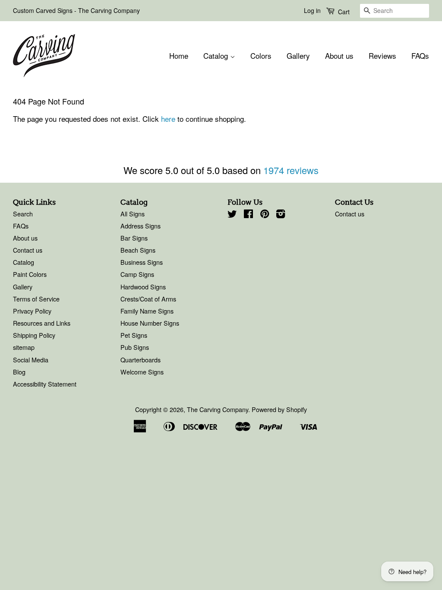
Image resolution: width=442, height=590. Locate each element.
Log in (312, 10)
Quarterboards (140, 359)
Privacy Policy (32, 310)
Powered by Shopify (279, 409)
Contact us (27, 249)
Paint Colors (30, 274)
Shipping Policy (34, 334)
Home (178, 55)
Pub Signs (134, 347)
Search (23, 213)
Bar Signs (134, 237)
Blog (19, 371)
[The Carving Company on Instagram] (280, 214)
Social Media (30, 359)
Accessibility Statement (44, 383)
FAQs (420, 55)
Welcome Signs (142, 371)
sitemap (24, 347)
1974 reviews (291, 170)
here (168, 118)
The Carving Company (217, 409)
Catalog (216, 55)
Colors (261, 55)
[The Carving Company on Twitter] (232, 214)
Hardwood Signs (143, 286)
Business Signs (141, 261)
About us (339, 55)
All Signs (132, 213)
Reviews (382, 55)
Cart (343, 11)
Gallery (298, 55)
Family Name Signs (147, 310)
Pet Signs (133, 334)
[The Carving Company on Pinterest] (264, 214)
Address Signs (140, 225)
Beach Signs (137, 249)
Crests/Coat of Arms (148, 298)
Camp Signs (137, 274)
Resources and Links (41, 322)
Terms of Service (36, 298)
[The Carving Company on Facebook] (248, 214)
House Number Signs (149, 322)
